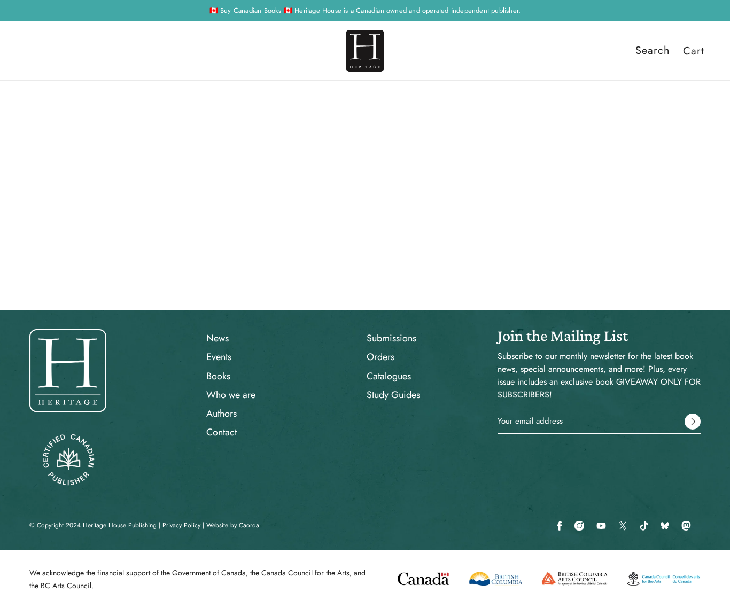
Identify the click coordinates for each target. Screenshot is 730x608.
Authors (221, 413)
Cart (693, 51)
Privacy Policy (181, 525)
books (453, 239)
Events (218, 357)
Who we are (230, 395)
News (217, 338)
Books (218, 376)
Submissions (391, 338)
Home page (342, 239)
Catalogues (389, 376)
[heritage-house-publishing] (365, 50)
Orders (380, 357)
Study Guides (393, 395)
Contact (221, 432)
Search (652, 50)
